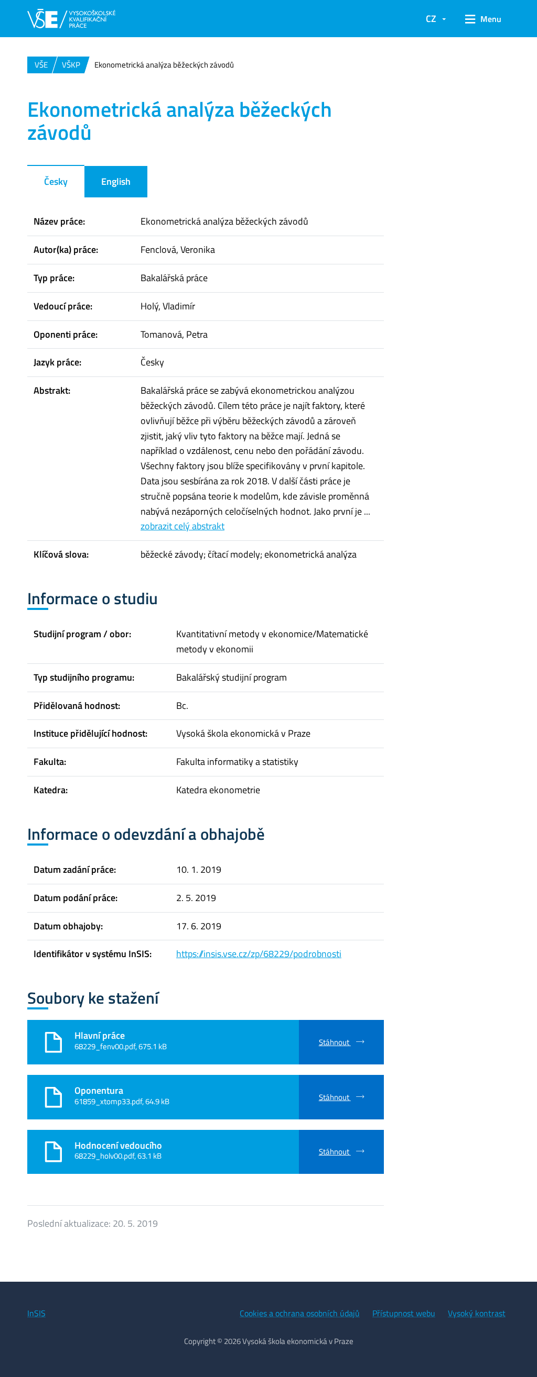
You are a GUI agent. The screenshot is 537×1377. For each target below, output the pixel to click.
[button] (483, 19)
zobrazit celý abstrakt (182, 526)
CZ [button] (431, 19)
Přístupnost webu (403, 1313)
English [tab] (116, 181)
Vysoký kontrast (477, 1313)
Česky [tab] (56, 181)
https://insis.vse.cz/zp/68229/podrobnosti (258, 954)
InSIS (36, 1313)
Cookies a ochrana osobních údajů (300, 1313)
